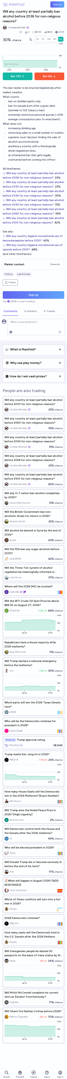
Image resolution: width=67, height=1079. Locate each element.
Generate (55, 264)
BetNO (47, 76)
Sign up (57, 4)
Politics (8, 274)
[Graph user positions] (30, 39)
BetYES (16, 76)
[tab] (10, 311)
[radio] (37, 39)
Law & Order (23, 274)
